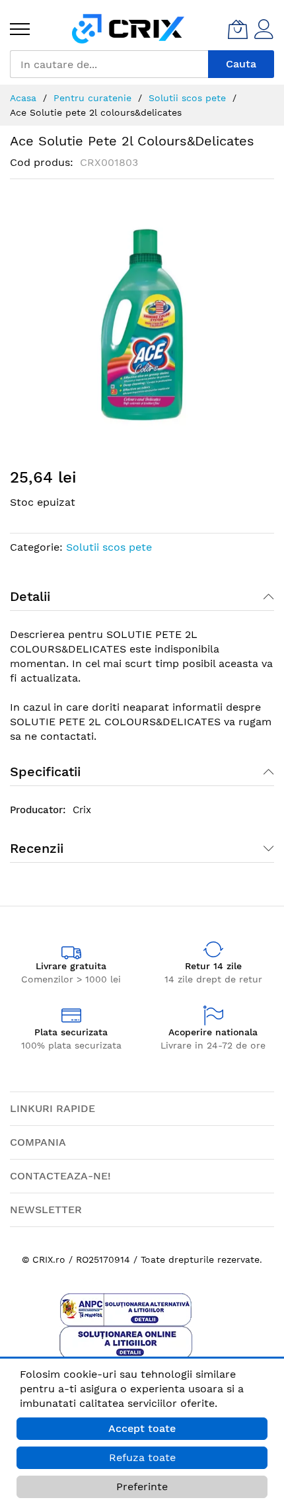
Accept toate (142, 1428)
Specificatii (45, 771)
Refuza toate (142, 1457)
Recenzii (36, 848)
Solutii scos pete (109, 547)
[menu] (20, 29)
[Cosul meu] (238, 29)
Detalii (30, 596)
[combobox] (109, 64)
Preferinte (142, 1486)
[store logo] (128, 29)
